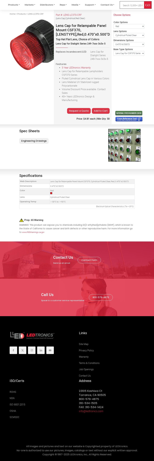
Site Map (83, 344)
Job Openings (86, 369)
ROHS (13, 392)
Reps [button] (62, 5)
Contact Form (89, 260)
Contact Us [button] (107, 5)
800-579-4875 (101, 297)
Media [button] (75, 5)
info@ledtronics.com (91, 411)
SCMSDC (14, 417)
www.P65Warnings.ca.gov (33, 232)
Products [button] (13, 5)
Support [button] (89, 5)
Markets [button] (29, 5)
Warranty (84, 356)
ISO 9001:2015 (17, 404)
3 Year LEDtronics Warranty (76, 67)
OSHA (13, 410)
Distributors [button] (46, 5)
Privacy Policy (86, 350)
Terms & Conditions (89, 363)
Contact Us (85, 375)
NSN (12, 398)
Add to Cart (101, 111)
